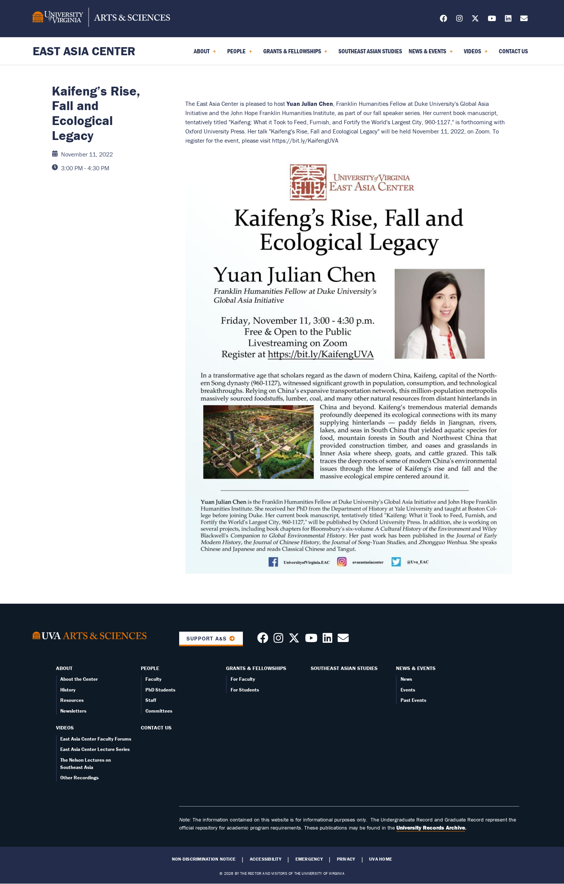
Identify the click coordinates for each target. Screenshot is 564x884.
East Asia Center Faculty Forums (95, 739)
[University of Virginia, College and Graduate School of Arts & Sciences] (101, 18)
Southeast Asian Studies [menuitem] (370, 51)
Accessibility (265, 859)
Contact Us (156, 727)
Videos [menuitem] (471, 53)
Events (408, 689)
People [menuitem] (235, 53)
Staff (150, 700)
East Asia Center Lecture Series (95, 749)
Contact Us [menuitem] (513, 51)
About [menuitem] (200, 53)
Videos (65, 727)
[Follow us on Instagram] (459, 19)
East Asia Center (84, 50)
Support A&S (206, 638)
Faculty (153, 679)
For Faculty (243, 679)
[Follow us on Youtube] (311, 640)
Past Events (413, 700)
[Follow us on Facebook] (443, 19)
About (64, 668)
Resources (72, 700)
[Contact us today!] (343, 640)
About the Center (79, 679)
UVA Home (380, 859)
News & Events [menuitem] (426, 53)
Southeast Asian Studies (344, 668)
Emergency (309, 859)
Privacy (346, 859)
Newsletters (73, 711)
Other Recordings (79, 777)
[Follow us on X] (475, 19)
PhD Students (160, 689)
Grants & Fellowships (256, 668)
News (406, 679)
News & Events (415, 668)
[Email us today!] (524, 19)
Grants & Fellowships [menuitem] (290, 53)
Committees (158, 711)
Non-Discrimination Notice (204, 859)
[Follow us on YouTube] (492, 19)
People (150, 668)
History (68, 689)
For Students (245, 689)
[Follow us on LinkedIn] (508, 19)
